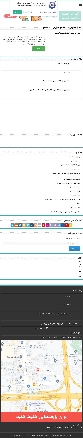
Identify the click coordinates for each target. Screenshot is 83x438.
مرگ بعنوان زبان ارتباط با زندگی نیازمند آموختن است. (55, 81)
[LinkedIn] (51, 225)
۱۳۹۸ (80, 272)
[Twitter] (59, 225)
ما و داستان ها (66, 305)
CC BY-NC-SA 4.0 (22, 435)
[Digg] (39, 225)
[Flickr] (47, 225)
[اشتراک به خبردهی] (1, 28)
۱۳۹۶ (80, 277)
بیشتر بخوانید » (38, 48)
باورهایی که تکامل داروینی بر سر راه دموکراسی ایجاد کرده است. (53, 313)
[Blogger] (24, 225)
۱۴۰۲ (80, 264)
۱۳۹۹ (80, 269)
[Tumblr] (32, 225)
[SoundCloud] (16, 225)
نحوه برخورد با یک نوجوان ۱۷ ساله (67, 33)
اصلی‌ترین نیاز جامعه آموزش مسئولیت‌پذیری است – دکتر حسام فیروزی (50, 90)
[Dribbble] (55, 225)
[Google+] (67, 225)
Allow (17, 12)
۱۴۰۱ (80, 267)
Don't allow (27, 12)
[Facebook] (63, 225)
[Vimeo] (28, 225)
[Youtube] (43, 225)
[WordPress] (20, 225)
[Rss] (70, 225)
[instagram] (12, 225)
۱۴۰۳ (80, 262)
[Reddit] (35, 225)
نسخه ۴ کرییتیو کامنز (34, 435)
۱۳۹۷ (80, 274)
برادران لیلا (67, 72)
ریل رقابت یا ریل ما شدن (63, 63)
